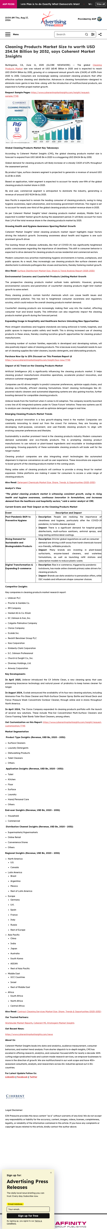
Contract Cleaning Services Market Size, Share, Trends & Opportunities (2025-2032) (59, 1011)
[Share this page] (100, 34)
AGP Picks (8, 4)
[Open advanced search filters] (93, 34)
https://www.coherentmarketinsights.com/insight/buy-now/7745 (37, 360)
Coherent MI (40, 1023)
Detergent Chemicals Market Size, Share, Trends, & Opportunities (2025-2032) (56, 482)
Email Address (15, 1204)
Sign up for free (28, 1215)
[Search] (86, 34)
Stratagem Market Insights (60, 1023)
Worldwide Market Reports (18, 1023)
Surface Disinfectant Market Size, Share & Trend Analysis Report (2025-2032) (56, 270)
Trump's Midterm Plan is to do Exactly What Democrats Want (42, 4)
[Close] (51, 1172)
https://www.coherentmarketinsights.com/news (29, 1034)
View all (101, 4)
